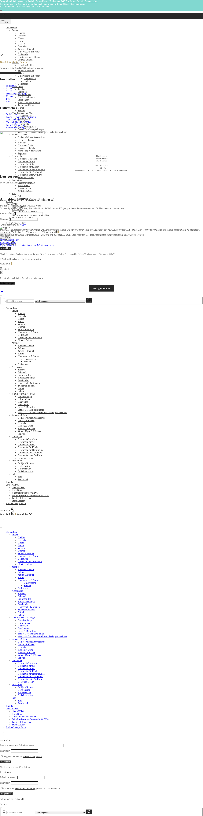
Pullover (22, 348)
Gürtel (21, 108)
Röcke (21, 41)
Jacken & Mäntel (26, 49)
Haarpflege (23, 401)
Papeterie (22, 434)
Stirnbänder (23, 100)
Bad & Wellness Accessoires (31, 418)
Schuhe (21, 110)
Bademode (23, 54)
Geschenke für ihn (26, 164)
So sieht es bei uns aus (74, 4)
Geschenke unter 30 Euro (30, 174)
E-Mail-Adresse (8, 777)
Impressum (11, 85)
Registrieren (26, 767)
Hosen (21, 38)
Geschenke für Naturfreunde (31, 169)
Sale (14, 193)
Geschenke (17, 156)
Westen (21, 43)
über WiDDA (12, 204)
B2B (8, 101)
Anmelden (5, 762)
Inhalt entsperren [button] (8, 242)
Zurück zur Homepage (10, 73)
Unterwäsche (30, 78)
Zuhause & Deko (20, 415)
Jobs (8, 99)
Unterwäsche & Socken (29, 51)
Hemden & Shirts (26, 65)
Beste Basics (24, 185)
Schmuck (22, 92)
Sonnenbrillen (24, 375)
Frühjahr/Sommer (26, 463)
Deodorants (23, 404)
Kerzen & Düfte (25, 426)
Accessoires (17, 86)
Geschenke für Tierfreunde (30, 172)
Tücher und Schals (26, 105)
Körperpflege (24, 118)
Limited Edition (25, 59)
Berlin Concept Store (16, 223)
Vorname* (5, 219)
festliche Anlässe (25, 191)
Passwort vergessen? (32, 756)
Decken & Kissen (26, 420)
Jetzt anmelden (42, 6)
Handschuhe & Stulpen (29, 102)
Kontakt (10, 96)
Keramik (22, 423)
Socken (27, 81)
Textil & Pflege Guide (16, 125)
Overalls (22, 35)
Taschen (22, 89)
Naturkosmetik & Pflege (23, 113)
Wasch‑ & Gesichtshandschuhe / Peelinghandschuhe (42, 412)
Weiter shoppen (7, 283)
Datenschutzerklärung (16, 93)
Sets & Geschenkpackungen (31, 129)
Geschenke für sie (26, 161)
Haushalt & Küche (26, 428)
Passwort (5, 751)
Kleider (21, 33)
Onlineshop (11, 27)
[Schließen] (1, 10)
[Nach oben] (2, 292)
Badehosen (23, 84)
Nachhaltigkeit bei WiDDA (19, 122)
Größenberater (12, 119)
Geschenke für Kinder (28, 166)
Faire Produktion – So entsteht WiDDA (30, 495)
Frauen (15, 30)
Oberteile (22, 46)
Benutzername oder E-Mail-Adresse (18, 745)
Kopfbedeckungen (26, 97)
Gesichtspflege (25, 396)
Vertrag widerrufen (101, 288)
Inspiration (17, 180)
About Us (10, 88)
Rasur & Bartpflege (27, 126)
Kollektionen (18, 490)
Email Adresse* (7, 213)
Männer (15, 343)
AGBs (9, 91)
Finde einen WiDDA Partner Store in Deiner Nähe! (73, 1)
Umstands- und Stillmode (30, 57)
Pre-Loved (23, 479)
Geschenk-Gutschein (27, 158)
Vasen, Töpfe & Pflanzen (29, 431)
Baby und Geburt (26, 177)
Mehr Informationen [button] (9, 240)
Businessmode (24, 188)
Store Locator (12, 114)
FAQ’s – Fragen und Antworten (21, 117)
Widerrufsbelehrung (15, 127)
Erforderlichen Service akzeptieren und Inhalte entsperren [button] (27, 245)
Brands (9, 201)
